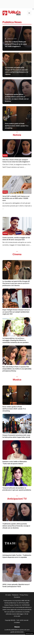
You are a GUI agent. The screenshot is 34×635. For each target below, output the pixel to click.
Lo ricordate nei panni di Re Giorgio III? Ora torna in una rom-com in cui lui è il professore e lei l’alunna (16, 283)
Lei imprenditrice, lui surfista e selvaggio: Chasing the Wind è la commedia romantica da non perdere (15, 340)
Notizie (5, 155)
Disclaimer (17, 597)
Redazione (15, 595)
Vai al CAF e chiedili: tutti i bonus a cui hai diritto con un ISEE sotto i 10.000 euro (15, 198)
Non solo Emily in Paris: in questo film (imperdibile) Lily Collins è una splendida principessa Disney (16, 369)
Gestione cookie (29, 633)
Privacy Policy (24, 595)
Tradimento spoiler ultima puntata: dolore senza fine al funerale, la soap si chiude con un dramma (16, 526)
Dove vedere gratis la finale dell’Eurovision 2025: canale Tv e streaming (14, 409)
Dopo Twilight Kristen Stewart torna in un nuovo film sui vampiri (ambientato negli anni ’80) (16, 312)
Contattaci (17, 622)
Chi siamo (8, 595)
